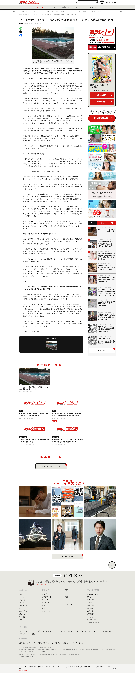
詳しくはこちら (24, 670)
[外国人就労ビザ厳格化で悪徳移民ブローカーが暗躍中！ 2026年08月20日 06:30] (67, 501)
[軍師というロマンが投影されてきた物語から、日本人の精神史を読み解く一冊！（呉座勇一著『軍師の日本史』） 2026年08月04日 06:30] (100, 534)
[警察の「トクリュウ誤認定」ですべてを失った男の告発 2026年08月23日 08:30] (35, 501)
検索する (97, 2)
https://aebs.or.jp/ (41, 584)
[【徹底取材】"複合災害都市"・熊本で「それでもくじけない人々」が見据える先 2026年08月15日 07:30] (35, 534)
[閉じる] (114, 669)
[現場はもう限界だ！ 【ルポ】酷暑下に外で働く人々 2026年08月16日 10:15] (100, 501)
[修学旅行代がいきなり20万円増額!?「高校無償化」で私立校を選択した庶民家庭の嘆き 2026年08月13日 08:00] (67, 534)
